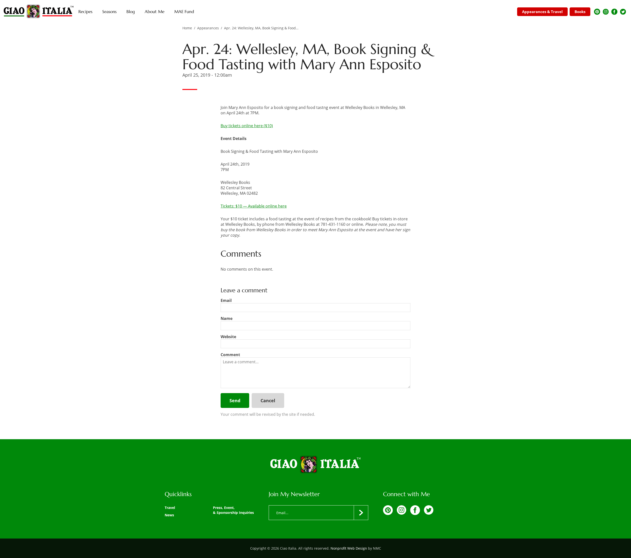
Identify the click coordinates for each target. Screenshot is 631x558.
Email (226, 300)
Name (226, 318)
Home (187, 28)
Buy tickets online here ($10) (247, 125)
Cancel (268, 400)
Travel (170, 507)
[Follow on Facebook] (614, 11)
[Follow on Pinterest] (597, 11)
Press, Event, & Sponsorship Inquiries (233, 510)
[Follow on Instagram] (605, 11)
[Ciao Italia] (315, 465)
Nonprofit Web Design (349, 548)
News (169, 515)
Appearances (208, 28)
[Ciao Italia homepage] (38, 11)
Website (228, 336)
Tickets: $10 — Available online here (254, 206)
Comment (230, 354)
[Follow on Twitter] (623, 11)
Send (234, 400)
